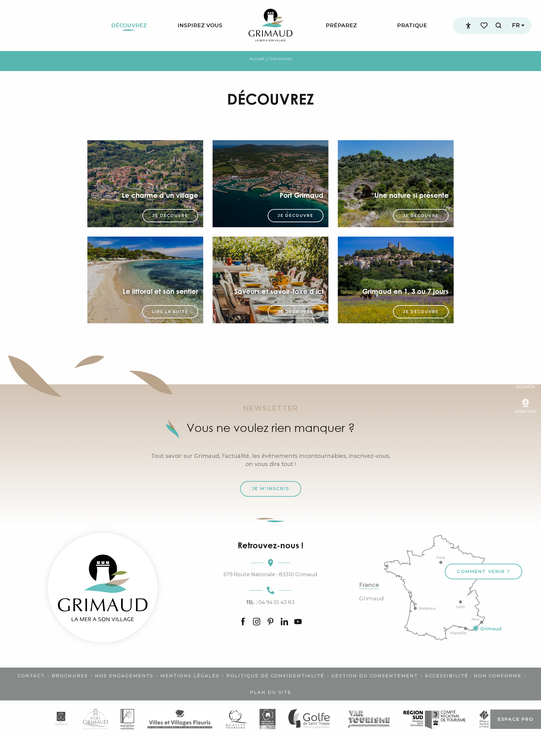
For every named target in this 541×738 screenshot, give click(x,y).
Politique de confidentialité (275, 676)
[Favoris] (484, 25)
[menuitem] (129, 25)
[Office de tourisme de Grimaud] (102, 588)
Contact (31, 676)
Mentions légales (189, 676)
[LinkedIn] (284, 622)
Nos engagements (124, 676)
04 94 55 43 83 (270, 602)
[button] (498, 25)
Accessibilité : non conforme (473, 676)
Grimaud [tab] (371, 598)
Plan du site (270, 692)
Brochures (70, 676)
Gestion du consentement (374, 676)
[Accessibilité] (468, 25)
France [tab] (369, 585)
